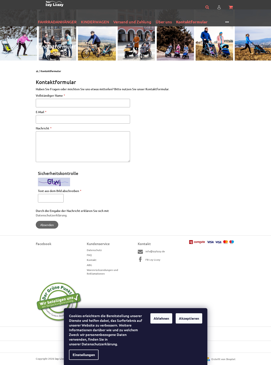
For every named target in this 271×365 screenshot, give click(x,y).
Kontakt (91, 260)
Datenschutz (94, 250)
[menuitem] (57, 21)
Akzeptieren (189, 318)
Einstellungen (84, 354)
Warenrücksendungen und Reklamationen (102, 271)
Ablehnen (161, 318)
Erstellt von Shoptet (223, 359)
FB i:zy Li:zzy (152, 260)
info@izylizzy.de (155, 251)
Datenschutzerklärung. (51, 215)
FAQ (89, 255)
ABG (89, 265)
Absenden (47, 225)
